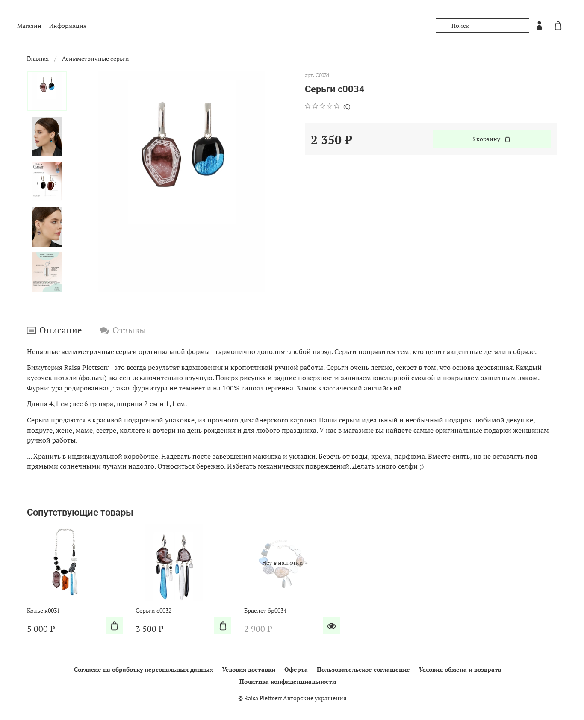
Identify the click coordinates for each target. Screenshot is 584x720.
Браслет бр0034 (265, 610)
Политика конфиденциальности (287, 681)
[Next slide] (47, 283)
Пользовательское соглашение (363, 669)
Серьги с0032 (153, 610)
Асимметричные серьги (95, 58)
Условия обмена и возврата (460, 669)
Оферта (296, 669)
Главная (38, 58)
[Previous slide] (86, 182)
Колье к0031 (43, 610)
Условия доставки (248, 669)
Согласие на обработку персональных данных (143, 669)
